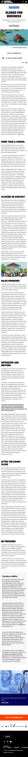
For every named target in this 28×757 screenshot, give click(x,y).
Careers (16, 747)
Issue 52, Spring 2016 (14, 26)
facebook (8, 726)
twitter (14, 726)
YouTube (10, 741)
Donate (7, 736)
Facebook (4, 741)
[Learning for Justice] (8, 2)
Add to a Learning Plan (14, 53)
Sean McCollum (15, 25)
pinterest (26, 726)
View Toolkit (4, 702)
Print (23, 62)
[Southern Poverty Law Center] (2, 2)
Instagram (11, 726)
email (6, 726)
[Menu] (25, 1)
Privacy (9, 747)
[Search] (23, 1)
